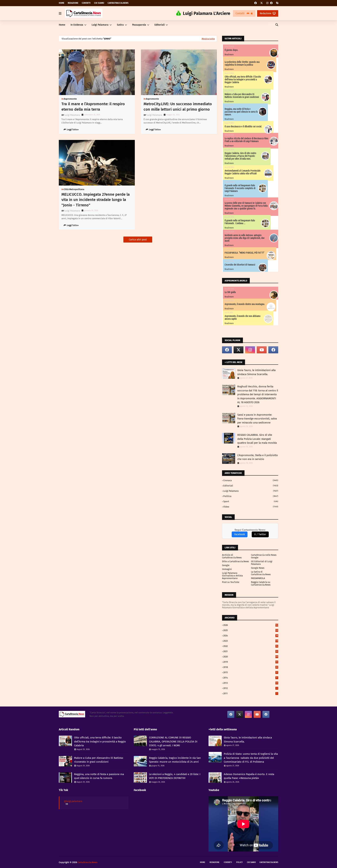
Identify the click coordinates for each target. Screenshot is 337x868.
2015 (250, 672)
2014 (250, 677)
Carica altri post (138, 239)
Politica (250, 496)
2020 (250, 656)
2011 (250, 693)
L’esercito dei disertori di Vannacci (240, 264)
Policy (239, 862)
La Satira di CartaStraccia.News (261, 573)
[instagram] (267, 3)
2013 (250, 683)
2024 (250, 635)
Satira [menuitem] (120, 24)
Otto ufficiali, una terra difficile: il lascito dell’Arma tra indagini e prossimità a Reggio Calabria (243, 79)
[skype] (276, 3)
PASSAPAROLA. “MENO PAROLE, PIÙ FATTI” (244, 252)
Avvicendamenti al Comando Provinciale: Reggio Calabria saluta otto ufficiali (243, 172)
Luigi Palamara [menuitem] (100, 24)
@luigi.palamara (73, 801)
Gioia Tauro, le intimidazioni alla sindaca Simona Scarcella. (256, 372)
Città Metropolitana (74, 189)
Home (61, 3)
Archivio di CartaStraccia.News (232, 556)
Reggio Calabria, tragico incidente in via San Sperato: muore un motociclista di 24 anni (175, 759)
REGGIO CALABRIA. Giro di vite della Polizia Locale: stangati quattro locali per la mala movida (257, 438)
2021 (250, 651)
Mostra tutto (208, 38)
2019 (250, 662)
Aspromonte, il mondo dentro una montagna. (245, 304)
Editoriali (250, 485)
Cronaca (250, 480)
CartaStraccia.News (118, 3)
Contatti (86, 3)
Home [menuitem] (62, 24)
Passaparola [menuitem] (139, 24)
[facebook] (255, 3)
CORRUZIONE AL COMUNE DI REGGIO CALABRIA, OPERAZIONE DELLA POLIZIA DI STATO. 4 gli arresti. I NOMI (173, 741)
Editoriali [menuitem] (159, 24)
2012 (250, 688)
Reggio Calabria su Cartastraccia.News (260, 583)
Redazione (73, 3)
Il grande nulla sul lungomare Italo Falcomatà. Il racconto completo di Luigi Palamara (240, 188)
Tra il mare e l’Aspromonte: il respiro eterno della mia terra (93, 107)
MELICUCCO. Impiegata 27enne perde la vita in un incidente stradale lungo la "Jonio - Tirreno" (95, 200)
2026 (250, 625)
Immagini (227, 569)
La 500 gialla (230, 292)
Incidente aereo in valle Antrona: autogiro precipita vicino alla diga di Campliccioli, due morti (245, 238)
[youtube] (262, 349)
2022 (250, 646)
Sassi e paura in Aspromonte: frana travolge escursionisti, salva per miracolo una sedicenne (257, 418)
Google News (257, 568)
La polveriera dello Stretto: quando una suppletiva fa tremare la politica (242, 63)
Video (250, 506)
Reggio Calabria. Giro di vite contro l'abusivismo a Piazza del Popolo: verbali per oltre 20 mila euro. (240, 156)
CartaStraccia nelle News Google (263, 556)
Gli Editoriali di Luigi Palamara (261, 562)
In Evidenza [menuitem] (77, 24)
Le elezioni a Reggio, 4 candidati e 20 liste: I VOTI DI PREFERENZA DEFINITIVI (174, 776)
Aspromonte (70, 99)
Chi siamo (99, 3)
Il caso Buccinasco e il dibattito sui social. (243, 126)
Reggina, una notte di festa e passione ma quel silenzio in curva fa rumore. (241, 111)
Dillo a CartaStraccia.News (235, 561)
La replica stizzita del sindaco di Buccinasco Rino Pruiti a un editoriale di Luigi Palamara (246, 140)
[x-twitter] (261, 3)
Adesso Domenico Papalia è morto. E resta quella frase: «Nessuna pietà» (249, 776)
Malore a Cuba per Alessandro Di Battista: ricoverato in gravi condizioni (242, 95)
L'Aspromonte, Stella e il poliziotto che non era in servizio (257, 457)
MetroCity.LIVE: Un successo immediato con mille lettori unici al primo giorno (178, 107)
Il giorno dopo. (231, 50)
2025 (250, 630)
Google (225, 565)
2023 (250, 641)
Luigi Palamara (72, 115)
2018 (250, 667)
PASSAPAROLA (258, 578)
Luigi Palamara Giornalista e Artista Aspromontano (232, 576)
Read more (229, 54)
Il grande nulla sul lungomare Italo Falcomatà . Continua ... (240, 222)
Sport (250, 501)
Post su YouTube (230, 582)
